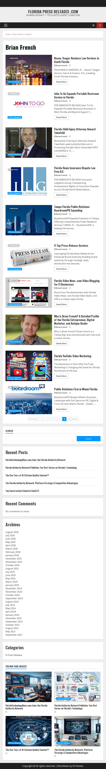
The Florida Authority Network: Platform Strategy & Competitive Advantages (42, 483)
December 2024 (14, 588)
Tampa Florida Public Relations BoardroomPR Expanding (29, 220)
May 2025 (10, 578)
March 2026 (12, 548)
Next (74, 419)
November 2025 (14, 561)
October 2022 (12, 624)
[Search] (93, 25)
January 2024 (12, 614)
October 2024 (12, 595)
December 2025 (14, 558)
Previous (33, 419)
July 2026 (10, 535)
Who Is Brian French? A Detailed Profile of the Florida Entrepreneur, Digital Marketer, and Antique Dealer (29, 330)
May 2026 (10, 542)
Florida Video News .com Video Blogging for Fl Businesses (29, 292)
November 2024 (14, 591)
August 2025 (12, 568)
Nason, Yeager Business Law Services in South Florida (29, 70)
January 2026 (12, 555)
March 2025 (12, 581)
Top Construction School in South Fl (22, 490)
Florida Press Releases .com (53, 11)
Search (9, 431)
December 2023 (14, 618)
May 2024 (10, 608)
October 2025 (12, 565)
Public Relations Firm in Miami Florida (29, 399)
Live (99, 25)
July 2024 (10, 605)
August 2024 (12, 601)
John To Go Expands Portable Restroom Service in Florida (29, 105)
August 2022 (12, 628)
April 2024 (11, 611)
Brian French (61, 65)
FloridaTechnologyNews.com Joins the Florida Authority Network (35, 460)
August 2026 (12, 532)
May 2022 (10, 631)
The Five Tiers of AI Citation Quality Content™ (27, 475)
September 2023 (14, 621)
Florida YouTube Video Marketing (29, 366)
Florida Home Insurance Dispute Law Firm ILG (29, 181)
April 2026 (11, 545)
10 (69, 419)
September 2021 (14, 634)
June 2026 (11, 538)
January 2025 (12, 585)
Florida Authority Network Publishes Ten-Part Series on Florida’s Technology (41, 467)
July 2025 (10, 571)
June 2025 (11, 575)
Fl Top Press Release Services (29, 257)
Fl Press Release (14, 82)
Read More (61, 81)
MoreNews (63, 765)
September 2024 (14, 598)
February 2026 (13, 551)
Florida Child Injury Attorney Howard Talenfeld (29, 142)
